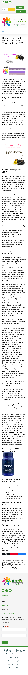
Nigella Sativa (6, 566)
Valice (17, 668)
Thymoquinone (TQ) (8, 568)
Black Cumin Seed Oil (16, 562)
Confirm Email (5, 638)
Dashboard (20, 7)
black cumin (5, 562)
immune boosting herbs (18, 564)
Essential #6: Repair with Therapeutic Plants (14, 48)
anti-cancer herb (10, 560)
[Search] (11, 9)
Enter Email (4, 632)
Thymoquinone (15, 566)
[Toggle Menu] (3, 32)
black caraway (20, 560)
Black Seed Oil (6, 564)
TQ (16, 568)
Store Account (20, 11)
